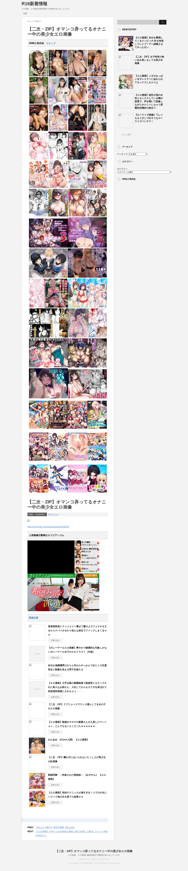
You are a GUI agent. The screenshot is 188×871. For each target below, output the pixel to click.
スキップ (51, 43)
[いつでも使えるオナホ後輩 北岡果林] (77, 103)
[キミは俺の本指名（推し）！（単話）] (58, 159)
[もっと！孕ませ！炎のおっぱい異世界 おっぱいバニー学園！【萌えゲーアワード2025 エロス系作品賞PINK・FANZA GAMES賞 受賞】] (38, 461)
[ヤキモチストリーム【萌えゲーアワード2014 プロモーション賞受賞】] (97, 493)
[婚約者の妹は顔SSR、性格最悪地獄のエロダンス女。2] (48, 367)
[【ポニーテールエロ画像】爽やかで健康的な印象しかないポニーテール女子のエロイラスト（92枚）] (37, 661)
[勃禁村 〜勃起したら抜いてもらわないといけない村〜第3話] (87, 367)
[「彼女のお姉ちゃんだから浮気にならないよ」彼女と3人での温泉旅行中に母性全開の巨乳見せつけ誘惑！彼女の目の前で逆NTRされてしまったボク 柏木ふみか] (97, 75)
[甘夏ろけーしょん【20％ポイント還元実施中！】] (38, 429)
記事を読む (55, 640)
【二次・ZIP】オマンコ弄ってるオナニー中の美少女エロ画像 (94, 851)
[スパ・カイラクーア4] (87, 307)
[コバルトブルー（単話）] (38, 216)
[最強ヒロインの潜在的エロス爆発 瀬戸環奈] (77, 75)
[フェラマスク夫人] (77, 216)
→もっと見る (126, 135)
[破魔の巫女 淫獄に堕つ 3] (48, 247)
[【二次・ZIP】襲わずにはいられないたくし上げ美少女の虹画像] (37, 770)
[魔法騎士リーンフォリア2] (58, 493)
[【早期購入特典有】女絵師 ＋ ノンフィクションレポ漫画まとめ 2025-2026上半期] (48, 337)
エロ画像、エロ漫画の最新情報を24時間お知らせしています (94, 855)
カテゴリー (122, 169)
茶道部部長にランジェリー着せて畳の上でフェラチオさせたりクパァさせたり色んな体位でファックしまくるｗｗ (77, 630)
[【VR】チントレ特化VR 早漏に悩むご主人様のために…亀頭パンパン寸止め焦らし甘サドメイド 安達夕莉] (58, 103)
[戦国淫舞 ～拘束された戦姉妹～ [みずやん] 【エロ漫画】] (37, 788)
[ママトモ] (77, 461)
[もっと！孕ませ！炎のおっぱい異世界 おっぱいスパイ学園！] (77, 429)
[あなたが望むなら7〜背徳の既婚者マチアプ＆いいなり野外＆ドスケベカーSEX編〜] (87, 397)
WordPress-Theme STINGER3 (94, 859)
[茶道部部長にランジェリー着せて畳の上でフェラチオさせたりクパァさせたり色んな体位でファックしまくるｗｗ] (37, 639)
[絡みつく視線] (97, 216)
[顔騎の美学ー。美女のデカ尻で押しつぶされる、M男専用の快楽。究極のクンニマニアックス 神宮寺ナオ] (77, 130)
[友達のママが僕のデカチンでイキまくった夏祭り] (48, 307)
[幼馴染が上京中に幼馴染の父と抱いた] (48, 397)
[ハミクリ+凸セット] (58, 461)
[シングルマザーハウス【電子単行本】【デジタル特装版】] (38, 187)
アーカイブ (122, 154)
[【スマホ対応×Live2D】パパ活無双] (48, 277)
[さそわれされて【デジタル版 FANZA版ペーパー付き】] (97, 159)
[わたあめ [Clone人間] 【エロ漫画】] (37, 752)
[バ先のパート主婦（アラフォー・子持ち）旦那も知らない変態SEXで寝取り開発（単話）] (97, 187)
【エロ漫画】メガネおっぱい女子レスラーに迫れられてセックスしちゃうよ (149, 79)
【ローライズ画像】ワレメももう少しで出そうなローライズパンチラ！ (149, 118)
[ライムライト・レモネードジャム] (97, 429)
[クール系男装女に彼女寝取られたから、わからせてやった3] (87, 277)
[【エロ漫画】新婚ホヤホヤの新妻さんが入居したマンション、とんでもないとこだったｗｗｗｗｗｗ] (37, 735)
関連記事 (33, 617)
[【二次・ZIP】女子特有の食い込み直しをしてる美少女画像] (126, 68)
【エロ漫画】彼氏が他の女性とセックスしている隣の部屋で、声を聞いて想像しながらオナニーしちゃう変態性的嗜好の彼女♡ (149, 101)
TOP (25, 13)
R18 (50, 514)
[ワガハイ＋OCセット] (38, 493)
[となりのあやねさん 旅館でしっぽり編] (87, 337)
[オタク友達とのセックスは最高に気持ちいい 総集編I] (87, 247)
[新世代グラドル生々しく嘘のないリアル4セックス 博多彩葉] (97, 130)
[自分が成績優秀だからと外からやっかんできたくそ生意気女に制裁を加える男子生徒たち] (37, 678)
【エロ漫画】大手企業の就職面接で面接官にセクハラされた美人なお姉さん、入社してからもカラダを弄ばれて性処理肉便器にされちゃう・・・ (77, 687)
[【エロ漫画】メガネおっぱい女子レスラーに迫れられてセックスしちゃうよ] (126, 88)
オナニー (55, 514)
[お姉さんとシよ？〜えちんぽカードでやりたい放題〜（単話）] (58, 216)
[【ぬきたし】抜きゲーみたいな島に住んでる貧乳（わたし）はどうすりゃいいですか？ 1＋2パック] (97, 461)
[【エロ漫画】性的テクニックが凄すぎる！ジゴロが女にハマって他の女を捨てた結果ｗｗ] (37, 805)
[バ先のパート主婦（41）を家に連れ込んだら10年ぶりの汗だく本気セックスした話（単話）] (77, 159)
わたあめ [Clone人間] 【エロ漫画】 (68, 739)
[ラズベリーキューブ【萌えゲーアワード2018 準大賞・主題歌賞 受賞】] (77, 493)
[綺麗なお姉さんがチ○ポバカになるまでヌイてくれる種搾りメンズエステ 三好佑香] (38, 130)
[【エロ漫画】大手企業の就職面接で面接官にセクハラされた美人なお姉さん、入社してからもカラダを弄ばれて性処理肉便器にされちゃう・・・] (37, 696)
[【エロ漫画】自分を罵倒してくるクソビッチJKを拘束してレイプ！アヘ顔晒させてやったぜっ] (126, 49)
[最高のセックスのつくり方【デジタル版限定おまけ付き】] (38, 159)
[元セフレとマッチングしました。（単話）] (77, 187)
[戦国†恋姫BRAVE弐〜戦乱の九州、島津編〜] (58, 429)
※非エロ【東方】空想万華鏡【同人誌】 (55, 827)
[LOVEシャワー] (58, 187)
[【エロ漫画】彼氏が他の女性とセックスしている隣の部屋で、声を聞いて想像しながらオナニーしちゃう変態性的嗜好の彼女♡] (126, 107)
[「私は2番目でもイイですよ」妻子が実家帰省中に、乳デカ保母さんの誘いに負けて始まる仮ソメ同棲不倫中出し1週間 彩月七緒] (58, 75)
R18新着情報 (34, 3)
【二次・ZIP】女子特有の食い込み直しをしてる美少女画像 (149, 59)
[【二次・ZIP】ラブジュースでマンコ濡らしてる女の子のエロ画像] (37, 717)
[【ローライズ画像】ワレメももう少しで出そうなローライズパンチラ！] (126, 127)
